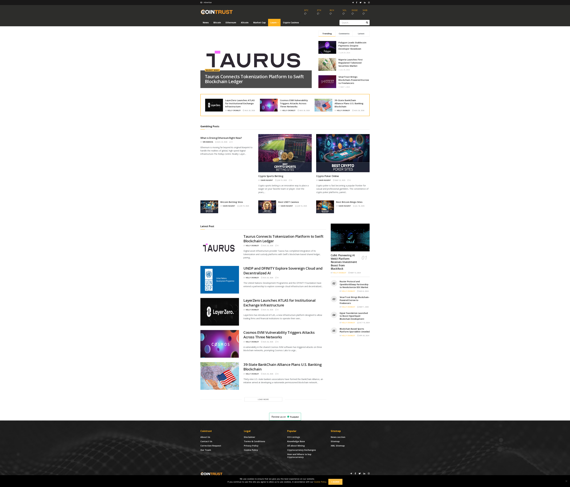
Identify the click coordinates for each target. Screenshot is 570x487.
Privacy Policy (251, 445)
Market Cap (259, 22)
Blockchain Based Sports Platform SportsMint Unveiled (355, 330)
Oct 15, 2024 (364, 322)
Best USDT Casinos (288, 201)
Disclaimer (249, 437)
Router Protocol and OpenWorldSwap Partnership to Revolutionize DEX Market (354, 284)
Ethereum (231, 22)
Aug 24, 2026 (222, 142)
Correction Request (210, 445)
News (206, 22)
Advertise (208, 2)
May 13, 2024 (355, 273)
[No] (566, 481)
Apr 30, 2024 (364, 335)
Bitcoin (217, 22)
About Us (205, 437)
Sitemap (335, 441)
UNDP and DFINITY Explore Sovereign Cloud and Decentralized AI (283, 270)
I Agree (335, 481)
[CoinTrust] (211, 473)
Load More (263, 399)
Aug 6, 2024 (363, 291)
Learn (273, 22)
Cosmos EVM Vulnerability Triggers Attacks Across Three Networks (294, 103)
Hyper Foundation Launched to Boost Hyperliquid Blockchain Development (354, 316)
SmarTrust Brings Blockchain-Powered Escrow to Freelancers (353, 79)
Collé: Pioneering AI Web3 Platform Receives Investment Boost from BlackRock (344, 261)
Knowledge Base (296, 441)
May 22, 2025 (340, 180)
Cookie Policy (251, 450)
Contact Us (206, 441)
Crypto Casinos (291, 22)
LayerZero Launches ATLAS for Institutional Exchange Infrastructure (240, 103)
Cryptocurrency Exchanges (301, 450)
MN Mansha (208, 142)
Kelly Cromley (234, 110)
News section (338, 437)
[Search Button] (367, 22)
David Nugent (267, 180)
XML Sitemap (338, 445)
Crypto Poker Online (327, 176)
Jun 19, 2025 (282, 180)
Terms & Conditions (254, 441)
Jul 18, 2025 (359, 206)
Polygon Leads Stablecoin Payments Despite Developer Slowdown (352, 45)
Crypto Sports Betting (270, 176)
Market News (212, 70)
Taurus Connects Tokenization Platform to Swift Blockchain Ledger (254, 78)
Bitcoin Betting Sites (231, 201)
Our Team (205, 450)
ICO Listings (293, 437)
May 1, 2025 (364, 307)
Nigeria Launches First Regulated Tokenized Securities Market (350, 62)
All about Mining (296, 445)
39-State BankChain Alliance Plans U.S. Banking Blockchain (349, 103)
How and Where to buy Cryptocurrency (299, 455)
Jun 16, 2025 (302, 206)
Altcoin (244, 22)
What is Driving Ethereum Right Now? (221, 138)
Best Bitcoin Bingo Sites (349, 201)
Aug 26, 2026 (249, 110)
